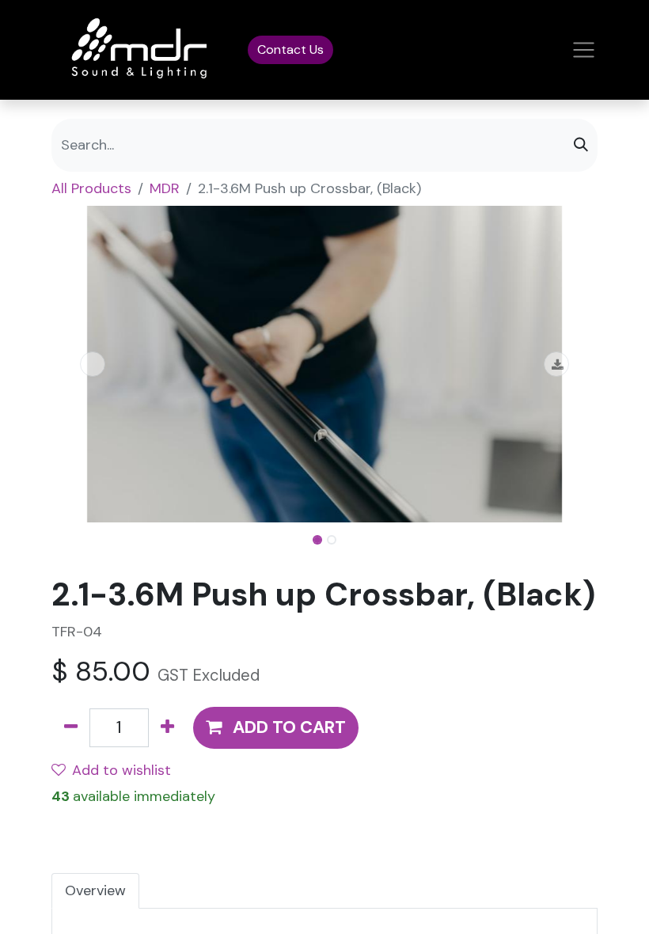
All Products (91, 188)
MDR (165, 188)
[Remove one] (70, 727)
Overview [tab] (95, 890)
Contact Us (290, 49)
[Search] (581, 145)
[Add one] (167, 727)
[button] (92, 364)
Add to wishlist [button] (121, 770)
